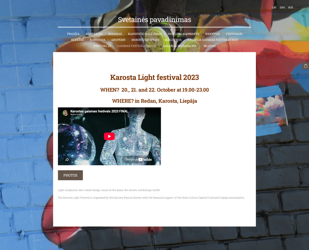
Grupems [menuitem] (118, 40)
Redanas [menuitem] (115, 34)
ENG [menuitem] (282, 7)
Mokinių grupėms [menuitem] (145, 40)
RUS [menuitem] (290, 7)
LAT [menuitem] (274, 7)
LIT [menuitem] (299, 7)
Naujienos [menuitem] (173, 40)
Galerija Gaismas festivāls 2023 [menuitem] (213, 40)
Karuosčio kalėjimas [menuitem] (145, 34)
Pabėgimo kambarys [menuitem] (183, 34)
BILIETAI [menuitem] (209, 46)
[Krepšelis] (305, 66)
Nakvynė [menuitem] (212, 34)
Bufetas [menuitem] (77, 40)
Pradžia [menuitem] (73, 34)
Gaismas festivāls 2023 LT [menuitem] (137, 46)
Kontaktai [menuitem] (94, 34)
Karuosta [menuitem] (97, 40)
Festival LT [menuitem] (102, 46)
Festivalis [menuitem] (234, 34)
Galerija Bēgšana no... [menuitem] (180, 46)
